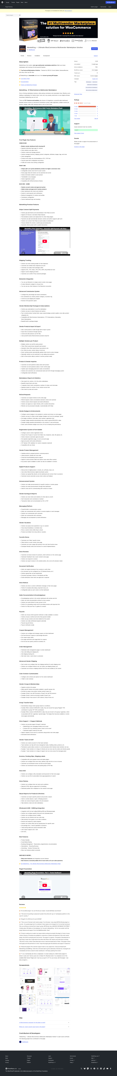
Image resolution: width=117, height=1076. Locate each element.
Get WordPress (110, 2)
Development (46, 55)
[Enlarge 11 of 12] (68, 987)
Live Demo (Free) (25, 78)
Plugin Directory (9, 6)
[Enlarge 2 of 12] (33, 979)
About (6, 1056)
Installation (37, 55)
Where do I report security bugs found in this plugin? (32, 1026)
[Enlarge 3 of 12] (33, 996)
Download (94, 48)
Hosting (7, 1060)
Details (22, 55)
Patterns (29, 1062)
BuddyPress (94, 1062)
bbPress (93, 1060)
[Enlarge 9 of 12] (68, 969)
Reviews (29, 55)
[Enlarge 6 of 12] (51, 984)
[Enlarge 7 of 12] (51, 1000)
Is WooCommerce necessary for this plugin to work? (32, 1022)
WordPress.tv (52, 1062)
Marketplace (88, 81)
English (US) (95, 78)
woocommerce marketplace (91, 87)
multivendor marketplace (92, 84)
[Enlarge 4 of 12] (33, 1008)
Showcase (29, 1056)
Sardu (19, 1068)
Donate (72, 1060)
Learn (49, 1056)
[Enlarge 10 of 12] (68, 978)
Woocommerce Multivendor (91, 90)
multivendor (94, 81)
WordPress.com (95, 1056)
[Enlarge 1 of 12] (33, 969)
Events (71, 1058)
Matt (93, 1058)
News (6, 1058)
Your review (77, 118)
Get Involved (73, 1056)
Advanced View (78, 94)
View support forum (79, 133)
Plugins (28, 1060)
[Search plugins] (19, 15)
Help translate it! (68, 10)
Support (96, 55)
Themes (29, 1058)
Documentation (25, 81)
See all (96, 118)
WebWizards (32, 49)
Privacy (7, 1062)
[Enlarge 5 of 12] (51, 969)
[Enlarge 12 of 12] (68, 999)
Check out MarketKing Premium (29, 85)
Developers (51, 1060)
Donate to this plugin (79, 146)
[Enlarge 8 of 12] (51, 1009)
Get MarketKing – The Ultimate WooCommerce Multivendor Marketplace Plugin (41, 863)
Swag (72, 1062)
